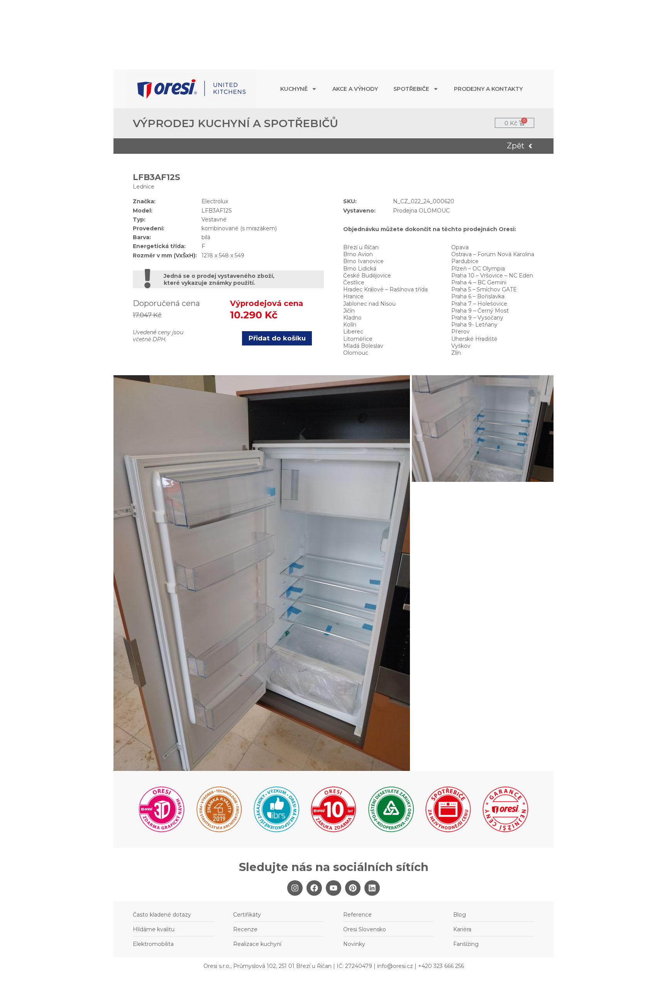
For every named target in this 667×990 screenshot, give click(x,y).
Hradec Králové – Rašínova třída (385, 289)
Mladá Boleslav (363, 345)
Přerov (460, 331)
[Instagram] (295, 888)
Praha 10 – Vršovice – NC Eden (492, 275)
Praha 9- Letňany (474, 324)
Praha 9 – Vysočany (477, 317)
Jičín (349, 310)
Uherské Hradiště (474, 338)
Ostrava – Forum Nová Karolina (492, 254)
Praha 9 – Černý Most (480, 310)
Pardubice (465, 261)
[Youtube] (333, 888)
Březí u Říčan (361, 247)
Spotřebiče (411, 88)
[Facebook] (314, 888)
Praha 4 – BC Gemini (478, 282)
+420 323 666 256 (441, 966)
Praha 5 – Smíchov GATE (484, 289)
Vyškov (461, 345)
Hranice (353, 296)
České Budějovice (367, 275)
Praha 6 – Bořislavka (477, 296)
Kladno (352, 317)
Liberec (353, 331)
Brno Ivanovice (363, 261)
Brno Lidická (359, 268)
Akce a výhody (355, 88)
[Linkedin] (372, 888)
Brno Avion (358, 254)
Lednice (143, 186)
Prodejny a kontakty (488, 88)
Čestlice (353, 282)
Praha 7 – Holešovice (479, 303)
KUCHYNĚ (294, 88)
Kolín (349, 324)
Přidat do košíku (277, 338)
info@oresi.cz (395, 966)
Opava (460, 247)
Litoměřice (357, 338)
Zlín (456, 352)
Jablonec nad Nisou (369, 303)
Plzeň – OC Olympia (478, 268)
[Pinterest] (353, 888)
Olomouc (355, 352)
